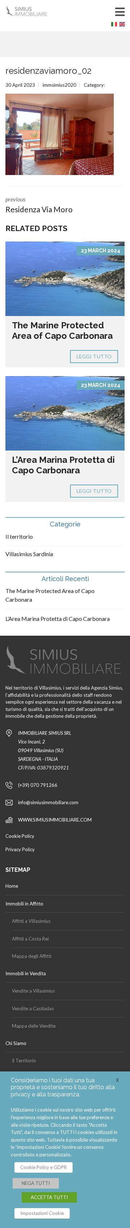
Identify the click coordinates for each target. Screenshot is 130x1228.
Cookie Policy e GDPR (43, 1167)
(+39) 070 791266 (37, 785)
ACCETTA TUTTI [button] (49, 1197)
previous (39, 205)
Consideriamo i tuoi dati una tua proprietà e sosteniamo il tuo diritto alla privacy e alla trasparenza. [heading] (63, 1087)
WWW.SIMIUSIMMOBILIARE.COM (55, 820)
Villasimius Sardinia (29, 553)
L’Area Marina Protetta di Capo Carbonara (63, 465)
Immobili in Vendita (25, 973)
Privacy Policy (20, 849)
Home (11, 886)
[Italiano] (115, 25)
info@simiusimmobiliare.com (48, 802)
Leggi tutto (94, 356)
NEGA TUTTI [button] (36, 1183)
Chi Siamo (15, 1043)
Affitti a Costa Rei (30, 939)
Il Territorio (24, 1060)
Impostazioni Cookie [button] (42, 1213)
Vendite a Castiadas (33, 1008)
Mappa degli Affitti (31, 956)
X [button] (117, 1080)
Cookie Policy (19, 836)
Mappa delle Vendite (34, 1026)
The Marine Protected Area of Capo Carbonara (62, 330)
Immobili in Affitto (24, 904)
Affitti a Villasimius (31, 921)
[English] (123, 25)
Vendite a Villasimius (33, 991)
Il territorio (19, 536)
